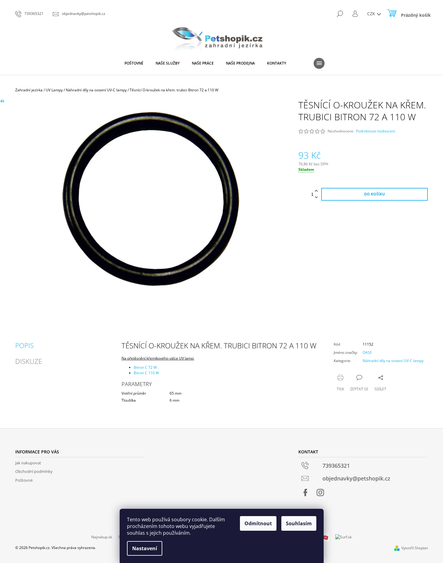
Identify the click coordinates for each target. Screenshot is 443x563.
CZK (371, 13)
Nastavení (144, 548)
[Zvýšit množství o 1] (316, 191)
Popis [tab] (24, 345)
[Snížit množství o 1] (316, 197)
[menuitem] (133, 63)
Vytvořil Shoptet (414, 548)
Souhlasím (299, 523)
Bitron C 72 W (145, 367)
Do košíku (374, 194)
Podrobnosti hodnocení (375, 131)
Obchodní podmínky (34, 471)
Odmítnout (258, 523)
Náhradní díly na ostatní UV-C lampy (393, 360)
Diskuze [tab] (28, 361)
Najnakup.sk (101, 537)
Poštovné (24, 480)
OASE (367, 352)
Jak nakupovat (28, 463)
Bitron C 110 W (146, 372)
